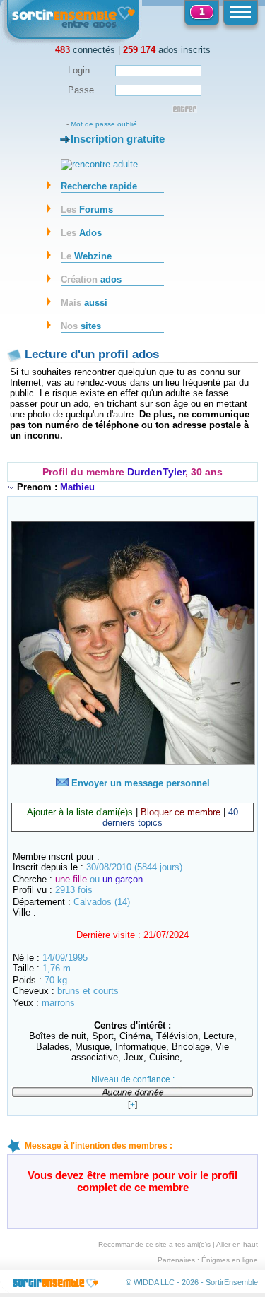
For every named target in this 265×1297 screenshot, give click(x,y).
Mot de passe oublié (104, 124)
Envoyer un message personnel (139, 783)
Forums (87, 209)
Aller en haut (237, 1244)
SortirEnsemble (232, 1282)
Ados (81, 232)
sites (81, 326)
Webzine (86, 256)
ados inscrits (167, 50)
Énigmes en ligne (229, 1260)
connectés (85, 50)
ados (91, 279)
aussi (84, 302)
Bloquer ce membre (180, 812)
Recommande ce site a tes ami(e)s (154, 1244)
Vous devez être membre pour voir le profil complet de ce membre (132, 1181)
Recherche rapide (99, 186)
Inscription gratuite (118, 139)
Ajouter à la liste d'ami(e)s (80, 812)
